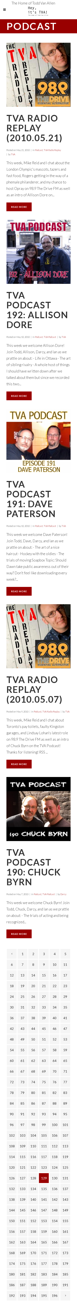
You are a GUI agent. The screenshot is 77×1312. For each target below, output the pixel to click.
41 (65, 1018)
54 (12, 1050)
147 (44, 1210)
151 (22, 1221)
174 (12, 1263)
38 (33, 1018)
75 (44, 1082)
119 (65, 1157)
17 (65, 975)
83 (65, 1093)
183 (44, 1274)
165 (44, 1242)
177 (44, 1263)
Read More (19, 206)
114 (12, 1157)
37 (22, 1018)
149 (65, 1210)
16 (54, 975)
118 (55, 1157)
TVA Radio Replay (52, 150)
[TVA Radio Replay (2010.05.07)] (38, 636)
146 (33, 1210)
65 (65, 1061)
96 (12, 1125)
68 (33, 1071)
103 (22, 1135)
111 (44, 1146)
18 (12, 986)
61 (22, 1061)
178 (55, 1263)
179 (65, 1263)
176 (33, 1263)
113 (65, 1146)
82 (54, 1093)
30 (12, 1007)
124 (55, 1167)
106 (55, 1135)
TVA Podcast (50, 337)
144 (12, 1210)
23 (65, 986)
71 (65, 1071)
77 (65, 1082)
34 (54, 1007)
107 (65, 1135)
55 (22, 1050)
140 (33, 1199)
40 (54, 1018)
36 (12, 1018)
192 (12, 1295)
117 (44, 1157)
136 (55, 1189)
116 (33, 1157)
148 (55, 1210)
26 (33, 996)
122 (33, 1167)
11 (65, 964)
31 (22, 1007)
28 (54, 996)
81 (44, 1093)
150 (12, 1221)
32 (33, 1007)
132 (12, 1189)
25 (22, 996)
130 (55, 1178)
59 (65, 1050)
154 (55, 1221)
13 (22, 975)
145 (22, 1210)
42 (12, 1029)
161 (65, 1231)
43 (22, 1029)
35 (65, 1007)
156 (12, 1231)
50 (33, 1039)
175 (22, 1263)
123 (44, 1167)
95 (65, 1114)
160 (55, 1231)
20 (33, 986)
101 (65, 1125)
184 (55, 1274)
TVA (13, 154)
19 (22, 986)
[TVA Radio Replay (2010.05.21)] (38, 75)
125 (65, 1167)
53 (65, 1039)
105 (44, 1135)
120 (12, 1167)
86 (33, 1103)
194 (33, 1295)
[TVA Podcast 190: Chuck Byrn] (38, 809)
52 (54, 1039)
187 (22, 1285)
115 (22, 1157)
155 (65, 1221)
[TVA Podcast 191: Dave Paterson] (38, 441)
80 (33, 1093)
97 (22, 1125)
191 (65, 1285)
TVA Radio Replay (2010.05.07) (34, 689)
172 (55, 1253)
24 (12, 996)
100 (55, 1125)
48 (12, 1039)
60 (12, 1061)
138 (12, 1199)
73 (22, 1082)
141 (44, 1199)
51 (44, 1039)
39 (44, 1018)
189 (44, 1285)
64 (54, 1061)
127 (22, 1178)
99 (44, 1125)
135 (44, 1189)
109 (22, 1146)
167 (65, 1242)
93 (44, 1114)
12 (12, 975)
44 (33, 1029)
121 (22, 1167)
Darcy (63, 894)
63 (44, 1061)
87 (44, 1103)
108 (12, 1146)
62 (33, 1061)
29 (65, 996)
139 (22, 1199)
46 (54, 1029)
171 (44, 1253)
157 (22, 1231)
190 (55, 1285)
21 (44, 986)
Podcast (39, 150)
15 (44, 975)
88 (54, 1103)
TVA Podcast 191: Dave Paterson (31, 499)
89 (65, 1103)
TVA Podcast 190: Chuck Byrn (33, 867)
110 (33, 1146)
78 (12, 1093)
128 (33, 1178)
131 (65, 1178)
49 (22, 1039)
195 (44, 1295)
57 (44, 1050)
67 (22, 1071)
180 (12, 1274)
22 (54, 986)
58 (54, 1050)
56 (33, 1050)
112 (55, 1146)
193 (22, 1295)
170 (33, 1253)
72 (12, 1082)
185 (65, 1274)
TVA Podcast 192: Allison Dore (37, 310)
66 (12, 1071)
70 (54, 1071)
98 (33, 1125)
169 (22, 1253)
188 (33, 1285)
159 (44, 1231)
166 (55, 1242)
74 (33, 1082)
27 (44, 996)
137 (65, 1189)
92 (33, 1114)
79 (22, 1093)
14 (33, 975)
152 (33, 1221)
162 (12, 1242)
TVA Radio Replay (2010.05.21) (34, 128)
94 (54, 1114)
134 (33, 1189)
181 (22, 1274)
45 (44, 1029)
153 (44, 1221)
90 (12, 1114)
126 (12, 1178)
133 (22, 1189)
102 (12, 1135)
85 (22, 1103)
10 (54, 964)
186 (12, 1285)
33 (44, 1007)
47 (65, 1029)
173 (65, 1253)
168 (12, 1253)
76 (54, 1082)
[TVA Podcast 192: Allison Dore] (38, 252)
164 (33, 1242)
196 (55, 1295)
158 (33, 1231)
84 (12, 1103)
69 (44, 1071)
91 (22, 1114)
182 (33, 1274)
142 (55, 1199)
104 (33, 1135)
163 (22, 1242)
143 (65, 1199)
